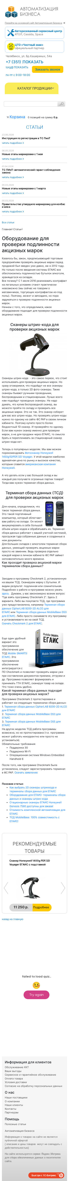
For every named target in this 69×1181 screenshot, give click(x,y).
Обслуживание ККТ (17, 1067)
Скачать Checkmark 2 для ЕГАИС (22, 623)
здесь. (6, 593)
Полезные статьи (15, 1124)
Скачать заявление (26, 772)
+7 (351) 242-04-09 (24, 62)
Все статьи (8, 222)
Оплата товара (14, 1078)
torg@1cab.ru (14, 67)
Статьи (17, 229)
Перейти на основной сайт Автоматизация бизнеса (33, 22)
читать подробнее (12, 142)
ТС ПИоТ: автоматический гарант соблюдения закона (31, 171)
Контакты (10, 1108)
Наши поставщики (16, 1097)
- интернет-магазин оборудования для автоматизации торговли (36, 13)
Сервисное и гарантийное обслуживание (30, 1074)
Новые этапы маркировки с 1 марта (24, 188)
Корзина (17, 117)
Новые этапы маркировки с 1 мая (22, 154)
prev (6, 888)
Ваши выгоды (13, 1071)
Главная (7, 229)
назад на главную (12, 919)
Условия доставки (16, 1082)
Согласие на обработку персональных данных (33, 1085)
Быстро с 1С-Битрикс (44, 1175)
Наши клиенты (14, 1104)
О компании (12, 1101)
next (63, 888)
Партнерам (11, 1112)
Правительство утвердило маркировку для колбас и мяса (33, 205)
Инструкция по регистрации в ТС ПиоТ (26, 138)
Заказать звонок (47, 69)
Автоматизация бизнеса (19, 1130)
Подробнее (41, 907)
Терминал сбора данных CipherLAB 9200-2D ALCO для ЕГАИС (33, 608)
